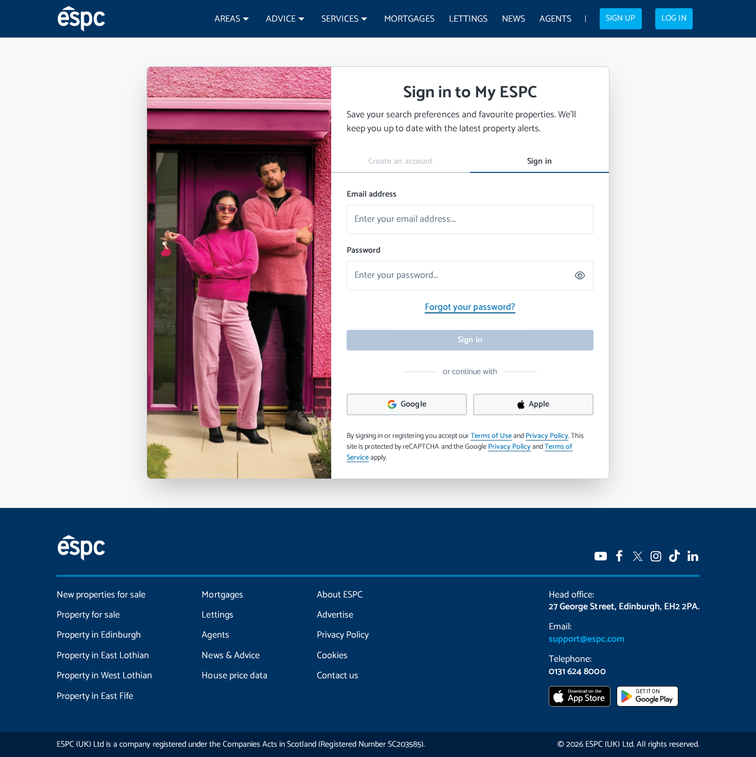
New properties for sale (101, 595)
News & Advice (230, 655)
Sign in (539, 161)
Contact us (337, 675)
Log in (673, 18)
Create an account (400, 161)
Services (339, 19)
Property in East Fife (95, 696)
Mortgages (409, 19)
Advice (281, 19)
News (513, 19)
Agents (555, 19)
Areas (227, 19)
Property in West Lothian (104, 675)
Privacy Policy (547, 436)
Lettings (468, 19)
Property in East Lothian (103, 655)
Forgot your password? (470, 307)
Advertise (335, 615)
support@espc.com (586, 639)
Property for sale (88, 615)
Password (364, 250)
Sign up (620, 18)
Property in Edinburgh (99, 635)
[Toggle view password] (580, 275)
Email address (372, 194)
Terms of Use (491, 436)
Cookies (332, 655)
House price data (234, 675)
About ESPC (340, 595)
